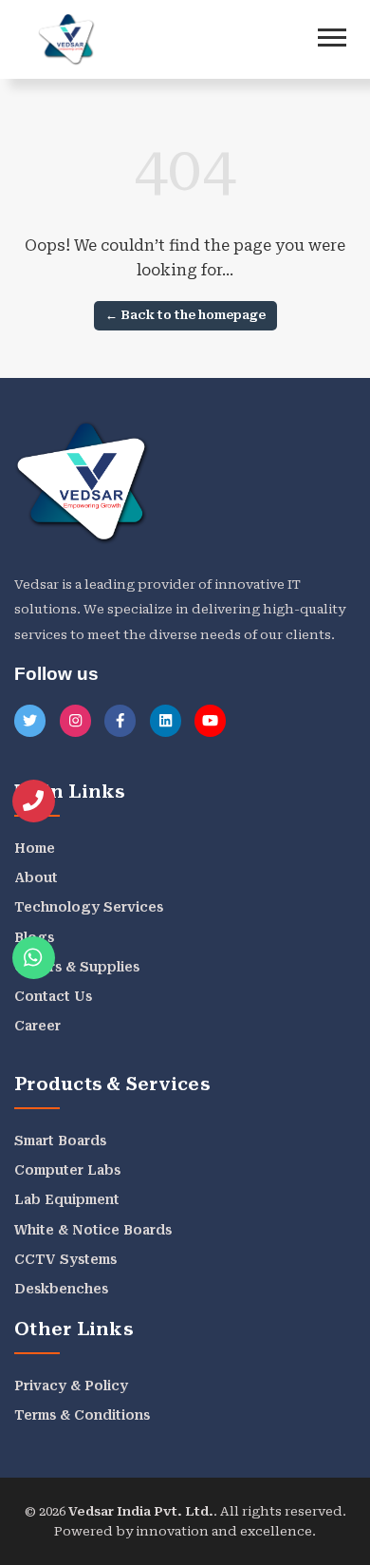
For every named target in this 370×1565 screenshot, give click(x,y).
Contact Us (53, 996)
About (36, 877)
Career (37, 1025)
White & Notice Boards (93, 1229)
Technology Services (88, 906)
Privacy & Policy (71, 1385)
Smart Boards (60, 1140)
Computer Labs (67, 1170)
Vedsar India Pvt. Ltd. (140, 1511)
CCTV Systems (65, 1259)
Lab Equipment (67, 1199)
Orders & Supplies (76, 966)
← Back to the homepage (185, 315)
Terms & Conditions (82, 1415)
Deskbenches (61, 1288)
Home (34, 848)
